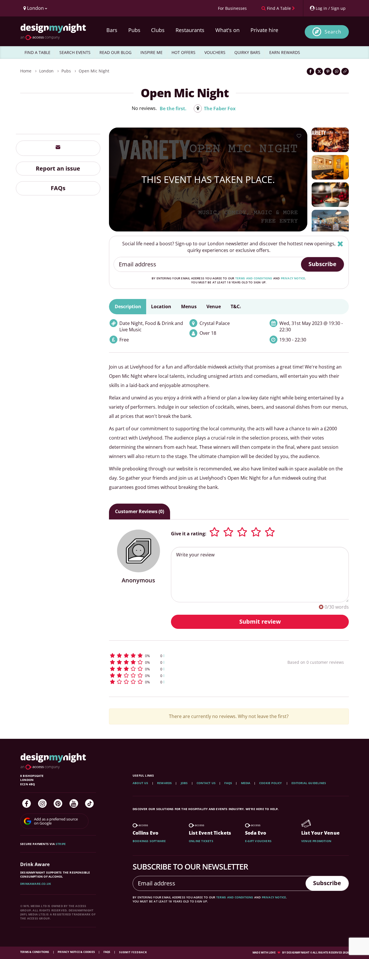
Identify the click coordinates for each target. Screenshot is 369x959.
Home (25, 71)
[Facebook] (26, 803)
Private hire (264, 30)
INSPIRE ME (151, 52)
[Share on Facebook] (310, 71)
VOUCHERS (214, 52)
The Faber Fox (220, 108)
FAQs (58, 188)
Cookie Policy (271, 783)
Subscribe (322, 264)
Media (246, 783)
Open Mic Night (94, 71)
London (46, 71)
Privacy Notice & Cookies (76, 952)
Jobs (184, 783)
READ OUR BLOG (115, 52)
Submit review (260, 621)
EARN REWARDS (284, 52)
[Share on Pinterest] (328, 71)
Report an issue (58, 168)
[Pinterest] (58, 803)
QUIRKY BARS (247, 52)
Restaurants (190, 30)
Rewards (164, 783)
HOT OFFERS (183, 52)
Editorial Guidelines (308, 783)
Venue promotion (316, 841)
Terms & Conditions (35, 952)
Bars (111, 30)
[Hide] (340, 244)
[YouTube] (73, 803)
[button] (187, 655)
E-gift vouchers (258, 841)
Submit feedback (133, 952)
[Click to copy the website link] (345, 71)
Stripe (61, 844)
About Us (140, 783)
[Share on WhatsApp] (336, 71)
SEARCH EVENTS (75, 52)
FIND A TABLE (37, 52)
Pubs (134, 30)
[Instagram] (42, 803)
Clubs (158, 30)
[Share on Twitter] (319, 71)
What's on (227, 30)
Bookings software (149, 841)
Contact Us (206, 783)
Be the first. (173, 108)
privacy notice (293, 278)
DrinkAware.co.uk (35, 884)
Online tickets (201, 841)
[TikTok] (89, 803)
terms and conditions (253, 278)
